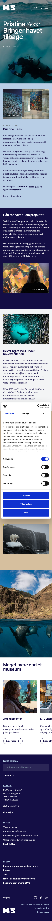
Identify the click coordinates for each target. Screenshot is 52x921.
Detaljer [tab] (26, 413)
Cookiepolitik (43, 912)
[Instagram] (35, 897)
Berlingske (34, 186)
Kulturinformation (12, 195)
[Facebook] (40, 897)
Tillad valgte (26, 504)
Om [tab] (42, 413)
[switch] (45, 467)
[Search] (40, 7)
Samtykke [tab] (9, 413)
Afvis (26, 513)
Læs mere (11, 741)
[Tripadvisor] (46, 897)
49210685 (14, 799)
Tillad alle (26, 495)
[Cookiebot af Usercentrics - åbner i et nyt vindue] (37, 406)
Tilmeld (7, 775)
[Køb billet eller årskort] (35, 7)
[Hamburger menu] (46, 7)
